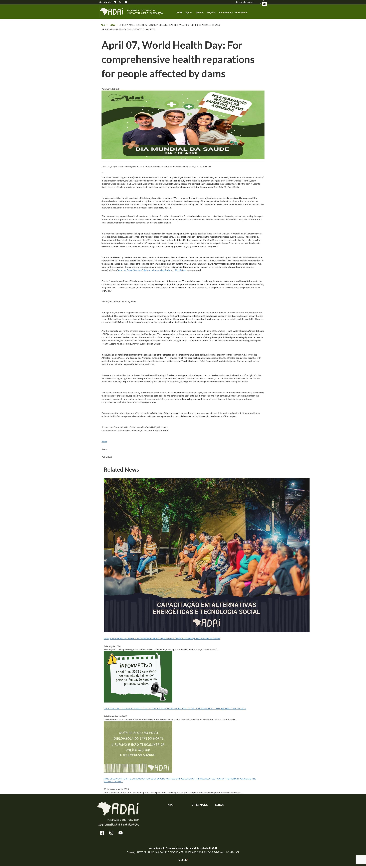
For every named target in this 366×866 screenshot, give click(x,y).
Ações (188, 12)
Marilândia (165, 270)
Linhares (155, 270)
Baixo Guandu (134, 270)
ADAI (179, 12)
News (104, 441)
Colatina (145, 270)
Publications (241, 12)
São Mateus (180, 270)
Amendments (226, 12)
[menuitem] (264, 4)
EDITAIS (219, 804)
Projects (211, 12)
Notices (199, 12)
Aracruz (122, 270)
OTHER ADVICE (200, 804)
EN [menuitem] (264, 4)
